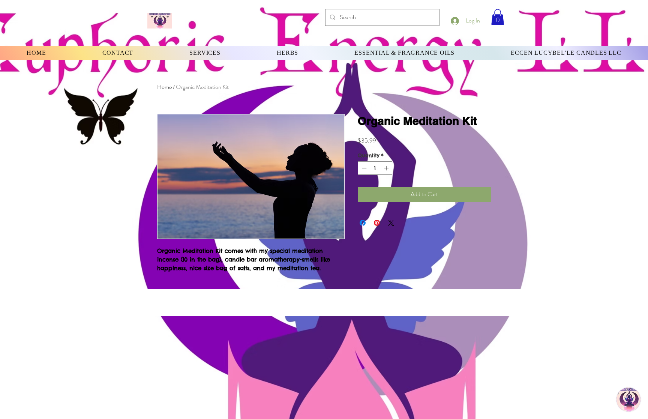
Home (164, 87)
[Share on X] (391, 222)
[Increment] (387, 168)
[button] (497, 17)
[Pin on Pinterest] (376, 222)
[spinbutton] (375, 168)
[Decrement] (363, 168)
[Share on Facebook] (362, 222)
